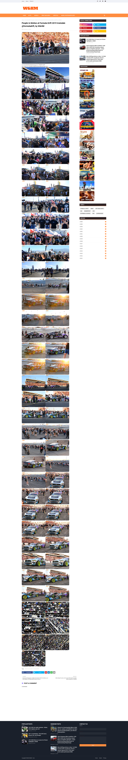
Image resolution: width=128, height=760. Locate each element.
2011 (93, 258)
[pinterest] (103, 1)
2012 (93, 255)
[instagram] (97, 1)
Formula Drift (27, 19)
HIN (93, 213)
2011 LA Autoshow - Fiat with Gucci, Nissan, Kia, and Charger (38, 734)
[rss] (99, 31)
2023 (93, 229)
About (27, 1)
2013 (93, 253)
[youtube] (105, 1)
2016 (93, 246)
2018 (93, 241)
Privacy (104, 758)
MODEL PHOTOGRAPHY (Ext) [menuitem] (68, 15)
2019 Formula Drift (29, 668)
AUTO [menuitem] (29, 15)
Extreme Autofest (85, 213)
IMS (81, 211)
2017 (93, 243)
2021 (93, 233)
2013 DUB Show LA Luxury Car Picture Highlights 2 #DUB (95, 40)
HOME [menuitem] (24, 15)
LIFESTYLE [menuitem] (55, 15)
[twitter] (100, 1)
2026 (93, 221)
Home (23, 1)
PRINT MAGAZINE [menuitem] (46, 15)
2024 (93, 226)
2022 (93, 231)
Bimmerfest (87, 211)
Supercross (99, 213)
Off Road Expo (100, 208)
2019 (93, 238)
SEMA (92, 208)
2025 (93, 224)
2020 (93, 236)
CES (94, 211)
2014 (93, 251)
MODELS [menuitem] (36, 15)
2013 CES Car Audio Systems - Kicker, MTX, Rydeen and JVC (38, 728)
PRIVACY (31, 1)
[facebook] (99, 28)
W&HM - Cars (32, 758)
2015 (93, 248)
